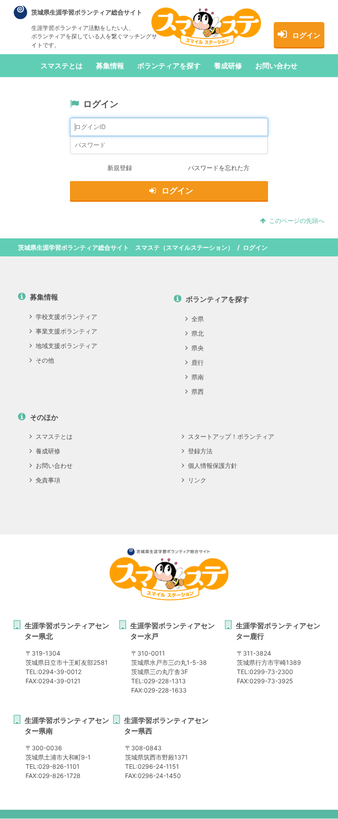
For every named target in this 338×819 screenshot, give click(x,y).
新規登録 (119, 167)
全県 (197, 318)
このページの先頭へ (296, 220)
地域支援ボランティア (66, 345)
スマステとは (61, 65)
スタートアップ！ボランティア (231, 436)
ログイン (306, 35)
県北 (197, 333)
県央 (197, 348)
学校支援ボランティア (66, 316)
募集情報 (110, 65)
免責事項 (48, 480)
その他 (45, 360)
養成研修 (228, 65)
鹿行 (197, 362)
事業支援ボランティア (66, 331)
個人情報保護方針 (212, 465)
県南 (197, 377)
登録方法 (200, 451)
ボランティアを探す (169, 65)
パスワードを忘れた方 (219, 167)
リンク (197, 480)
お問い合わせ (276, 65)
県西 (197, 391)
